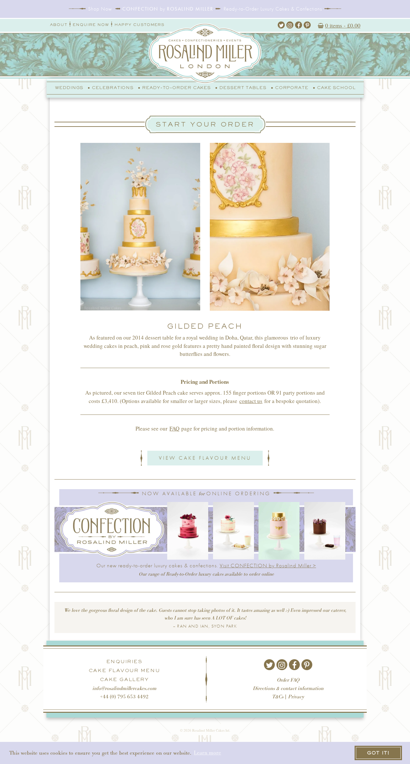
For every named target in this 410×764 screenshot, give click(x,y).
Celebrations (113, 87)
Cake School (336, 87)
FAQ (174, 428)
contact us (250, 401)
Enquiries (124, 661)
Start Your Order (205, 124)
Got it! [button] (378, 753)
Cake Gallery (124, 679)
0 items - (342, 25)
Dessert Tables (242, 87)
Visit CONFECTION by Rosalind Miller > (268, 565)
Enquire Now (91, 24)
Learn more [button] (207, 752)
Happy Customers (139, 24)
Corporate (291, 87)
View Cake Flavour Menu (205, 457)
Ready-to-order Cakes (176, 87)
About (58, 24)
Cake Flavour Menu (124, 670)
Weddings (69, 87)
